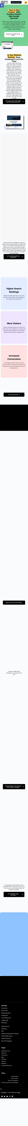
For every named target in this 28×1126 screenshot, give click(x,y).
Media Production (6, 1038)
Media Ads (4, 1022)
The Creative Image (14, 1092)
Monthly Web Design (6, 1036)
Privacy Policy (14, 1078)
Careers (3, 1061)
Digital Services (5, 1051)
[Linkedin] (12, 1096)
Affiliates (3, 1063)
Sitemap (3, 1059)
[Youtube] (7, 1096)
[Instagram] (9, 1096)
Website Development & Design (9, 1033)
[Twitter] (4, 1096)
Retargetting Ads (5, 1013)
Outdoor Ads (4, 1020)
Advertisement (5, 1026)
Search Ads (4, 1010)
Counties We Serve (6, 1065)
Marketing (4, 1028)
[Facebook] (2, 1096)
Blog (2, 1057)
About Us (3, 1053)
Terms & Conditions (13, 1080)
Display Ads (4, 1015)
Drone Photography (6, 1041)
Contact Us (4, 1055)
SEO (2, 1031)
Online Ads (4, 1008)
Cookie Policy (14, 1076)
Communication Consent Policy (9, 1082)
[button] (2, 5)
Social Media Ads (6, 1018)
